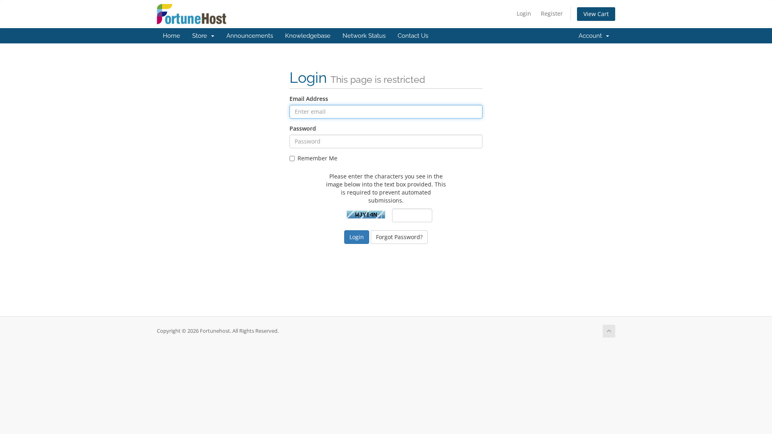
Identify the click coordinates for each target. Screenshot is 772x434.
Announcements (249, 35)
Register (552, 13)
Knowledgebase (308, 35)
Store (201, 35)
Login (524, 13)
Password (303, 128)
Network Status (364, 35)
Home (171, 35)
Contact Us (413, 35)
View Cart (596, 14)
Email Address (309, 98)
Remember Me (317, 158)
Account (592, 35)
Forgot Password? (399, 237)
